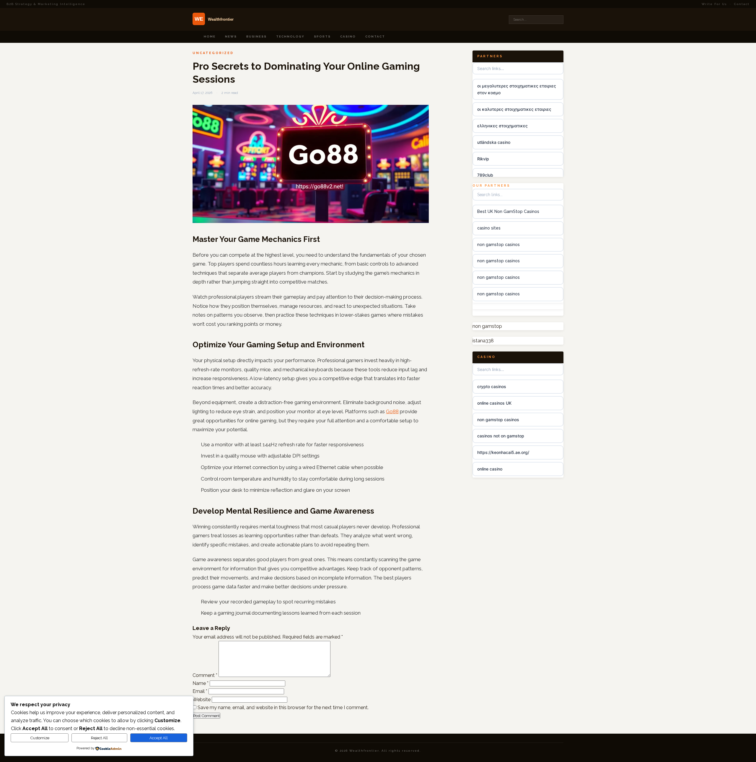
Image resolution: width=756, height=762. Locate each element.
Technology (290, 36)
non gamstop (487, 326)
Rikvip (483, 158)
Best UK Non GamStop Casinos (508, 211)
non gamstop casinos (498, 244)
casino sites (489, 228)
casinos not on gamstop (500, 436)
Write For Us (714, 4)
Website (202, 699)
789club (485, 175)
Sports (322, 36)
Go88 (392, 411)
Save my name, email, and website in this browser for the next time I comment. (283, 707)
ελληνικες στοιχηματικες (502, 125)
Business (256, 36)
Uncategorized (213, 53)
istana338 (483, 341)
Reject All (99, 737)
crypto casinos (491, 386)
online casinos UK (494, 403)
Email (200, 691)
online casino (489, 468)
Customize (39, 737)
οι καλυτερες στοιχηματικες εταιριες (514, 109)
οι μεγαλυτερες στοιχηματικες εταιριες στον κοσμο (516, 89)
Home (210, 36)
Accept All (158, 737)
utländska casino (493, 142)
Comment (205, 675)
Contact (742, 4)
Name (200, 683)
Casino (348, 36)
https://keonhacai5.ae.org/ (503, 452)
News (231, 36)
